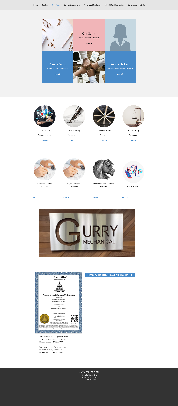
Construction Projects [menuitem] (136, 5)
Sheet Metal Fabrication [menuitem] (114, 5)
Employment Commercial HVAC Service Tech (110, 275)
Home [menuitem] (35, 5)
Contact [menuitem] (45, 5)
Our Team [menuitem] (56, 5)
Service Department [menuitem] (72, 5)
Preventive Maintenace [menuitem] (92, 5)
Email (88, 43)
